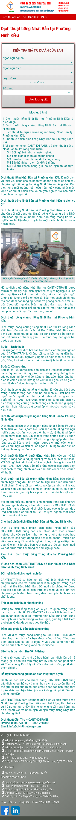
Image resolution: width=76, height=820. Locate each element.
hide (43, 112)
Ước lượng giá (38, 99)
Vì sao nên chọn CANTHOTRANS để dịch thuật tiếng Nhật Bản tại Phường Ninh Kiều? (38, 147)
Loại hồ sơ (9, 78)
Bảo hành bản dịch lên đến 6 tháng (31, 162)
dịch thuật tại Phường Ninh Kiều (34, 615)
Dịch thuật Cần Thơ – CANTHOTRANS (25, 719)
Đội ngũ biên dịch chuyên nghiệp (29, 152)
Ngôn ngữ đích (12, 68)
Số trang (8, 88)
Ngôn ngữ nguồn (13, 58)
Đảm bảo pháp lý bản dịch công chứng (33, 159)
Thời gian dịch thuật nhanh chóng (30, 156)
